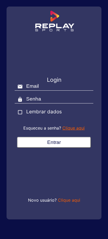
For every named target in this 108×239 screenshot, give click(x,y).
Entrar (54, 142)
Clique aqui (73, 128)
